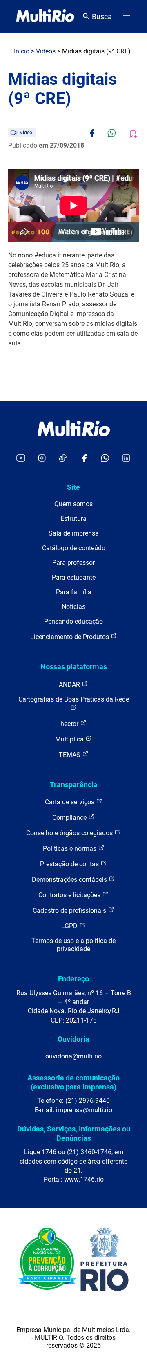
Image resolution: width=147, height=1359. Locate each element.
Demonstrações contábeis (70, 879)
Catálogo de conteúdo (73, 548)
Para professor (73, 563)
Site (73, 487)
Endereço (73, 978)
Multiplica (70, 739)
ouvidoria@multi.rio (73, 1056)
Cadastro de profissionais (70, 910)
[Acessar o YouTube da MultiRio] (21, 459)
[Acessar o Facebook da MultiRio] (84, 459)
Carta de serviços (70, 802)
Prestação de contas (70, 864)
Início (21, 51)
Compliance (70, 817)
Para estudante (74, 577)
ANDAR (70, 684)
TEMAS (70, 755)
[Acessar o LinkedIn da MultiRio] (126, 459)
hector (70, 724)
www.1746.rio (84, 1179)
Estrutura (73, 518)
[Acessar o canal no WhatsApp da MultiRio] (105, 459)
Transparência (74, 784)
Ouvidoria (73, 1039)
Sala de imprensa (74, 533)
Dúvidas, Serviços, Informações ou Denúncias (73, 1133)
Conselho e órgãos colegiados (70, 833)
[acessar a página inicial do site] (45, 16)
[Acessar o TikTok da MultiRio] (63, 459)
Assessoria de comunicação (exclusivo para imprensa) (73, 1082)
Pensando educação (73, 621)
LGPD (70, 926)
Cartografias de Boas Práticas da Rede (73, 699)
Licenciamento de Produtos (70, 637)
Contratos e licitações (70, 895)
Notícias (73, 607)
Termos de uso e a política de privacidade (73, 945)
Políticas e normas (70, 848)
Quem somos (73, 504)
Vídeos (46, 51)
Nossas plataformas (73, 666)
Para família (73, 592)
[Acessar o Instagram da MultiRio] (42, 459)
